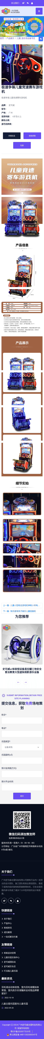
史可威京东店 (10, 966)
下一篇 (19, 611)
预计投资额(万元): (9, 768)
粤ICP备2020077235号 (21, 1031)
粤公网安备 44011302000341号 (23, 1035)
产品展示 (10, 38)
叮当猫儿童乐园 (11, 971)
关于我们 (8, 919)
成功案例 (8, 932)
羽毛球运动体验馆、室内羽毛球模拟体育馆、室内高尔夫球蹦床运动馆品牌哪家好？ (20, 990)
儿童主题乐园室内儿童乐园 (14, 1004)
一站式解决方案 (11, 937)
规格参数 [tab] (32, 136)
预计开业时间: (7, 781)
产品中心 (8, 923)
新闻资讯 (8, 928)
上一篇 (23, 605)
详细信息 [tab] (11, 136)
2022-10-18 (9, 998)
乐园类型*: (6, 741)
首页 (2, 38)
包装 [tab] (22, 145)
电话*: (4, 728)
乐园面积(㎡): (7, 755)
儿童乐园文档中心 (12, 957)
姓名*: (4, 715)
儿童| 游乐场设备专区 (26, 38)
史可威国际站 (10, 962)
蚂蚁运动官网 (10, 953)
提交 (22, 796)
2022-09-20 (9, 1008)
